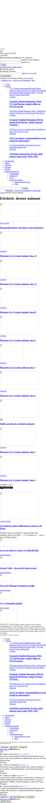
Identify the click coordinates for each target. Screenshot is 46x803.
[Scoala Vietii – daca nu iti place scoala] (6, 564)
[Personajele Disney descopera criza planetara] (19, 221)
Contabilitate (14, 174)
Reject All (14, 747)
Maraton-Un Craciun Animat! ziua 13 (18, 256)
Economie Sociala (16, 180)
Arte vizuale (4, 223)
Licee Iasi (15, 91)
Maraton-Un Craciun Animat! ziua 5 (18, 452)
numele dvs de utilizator (31, 60)
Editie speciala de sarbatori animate (17, 424)
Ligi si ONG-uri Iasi (26, 91)
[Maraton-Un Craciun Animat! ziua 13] (19, 249)
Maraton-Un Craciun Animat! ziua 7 (18, 367)
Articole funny (5, 521)
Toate (11, 88)
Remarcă (23, 765)
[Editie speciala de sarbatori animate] (19, 417)
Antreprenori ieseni (12, 172)
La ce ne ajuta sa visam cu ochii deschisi (19, 550)
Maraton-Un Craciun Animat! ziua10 (18, 312)
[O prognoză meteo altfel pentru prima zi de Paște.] (19, 519)
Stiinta (7, 163)
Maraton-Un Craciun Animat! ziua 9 (18, 340)
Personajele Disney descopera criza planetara (21, 227)
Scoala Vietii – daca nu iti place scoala (18, 568)
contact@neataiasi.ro (13, 635)
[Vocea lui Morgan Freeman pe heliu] (6, 581)
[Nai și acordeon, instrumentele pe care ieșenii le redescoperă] (27, 132)
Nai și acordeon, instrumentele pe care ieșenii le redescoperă (27, 139)
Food (11, 178)
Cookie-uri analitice (9, 776)
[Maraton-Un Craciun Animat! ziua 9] (19, 334)
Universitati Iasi (40, 91)
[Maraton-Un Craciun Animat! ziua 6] (19, 389)
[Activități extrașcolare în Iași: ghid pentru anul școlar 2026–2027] (27, 147)
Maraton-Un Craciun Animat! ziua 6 (18, 395)
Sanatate (8, 167)
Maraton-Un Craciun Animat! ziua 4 (18, 480)
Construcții (13, 176)
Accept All (22, 747)
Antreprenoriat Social (22, 182)
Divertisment (9, 161)
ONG (16, 184)
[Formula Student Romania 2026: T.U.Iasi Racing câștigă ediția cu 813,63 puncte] (27, 95)
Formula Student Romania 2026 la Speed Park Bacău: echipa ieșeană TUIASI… (26, 122)
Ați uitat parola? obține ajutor (11, 67)
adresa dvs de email (29, 73)
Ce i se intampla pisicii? (11, 603)
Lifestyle (8, 165)
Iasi (1, 419)
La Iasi (7, 84)
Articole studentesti (21, 88)
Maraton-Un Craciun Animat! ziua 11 (18, 284)
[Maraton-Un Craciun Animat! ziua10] (19, 306)
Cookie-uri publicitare (10, 786)
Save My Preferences (17, 797)
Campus (8, 86)
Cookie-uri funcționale (10, 765)
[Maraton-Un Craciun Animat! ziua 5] (17, 445)
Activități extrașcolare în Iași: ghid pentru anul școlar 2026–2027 (26, 155)
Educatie (31, 88)
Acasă (2, 193)
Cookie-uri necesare (9, 754)
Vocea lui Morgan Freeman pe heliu (17, 585)
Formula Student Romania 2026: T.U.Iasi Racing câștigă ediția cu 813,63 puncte (25, 104)
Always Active (23, 754)
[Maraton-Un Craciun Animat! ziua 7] (12, 361)
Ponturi (7, 169)
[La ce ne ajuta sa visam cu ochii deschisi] (6, 546)
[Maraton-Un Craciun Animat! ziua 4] (19, 474)
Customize (4, 747)
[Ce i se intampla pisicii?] (6, 599)
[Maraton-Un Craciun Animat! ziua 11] (19, 277)
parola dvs (25, 62)
